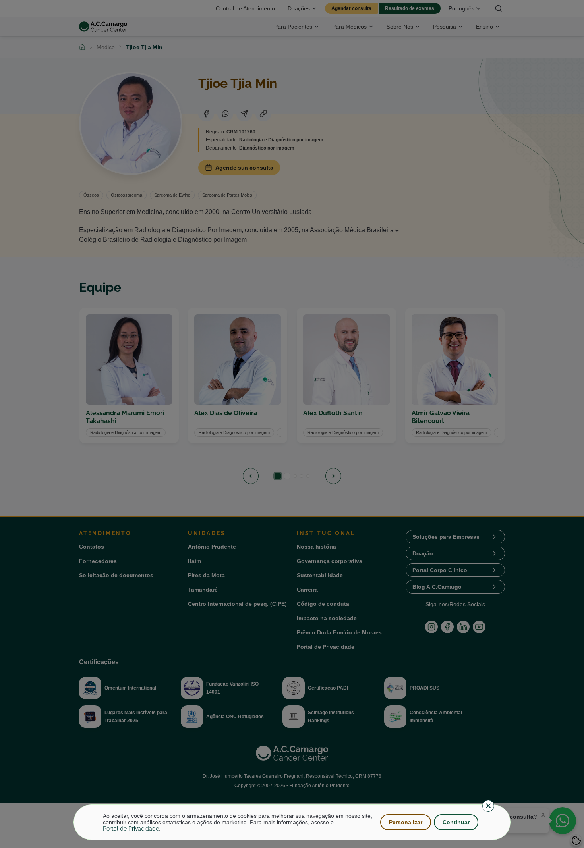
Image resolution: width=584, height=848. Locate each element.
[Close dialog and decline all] (488, 806)
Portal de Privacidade (131, 828)
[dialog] (292, 822)
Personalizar (405, 822)
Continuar (456, 822)
